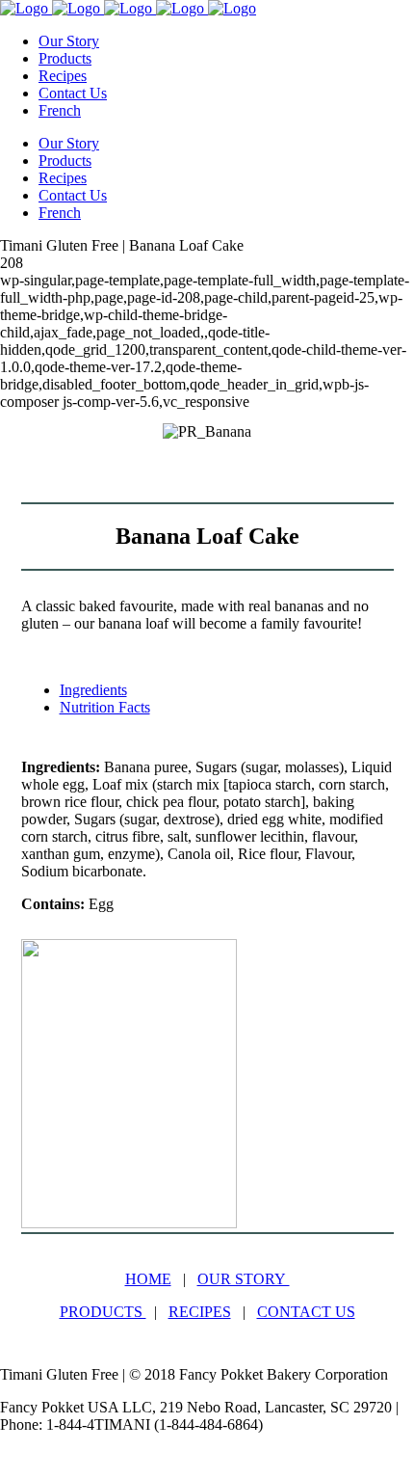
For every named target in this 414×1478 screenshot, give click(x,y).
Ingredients (93, 690)
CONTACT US (306, 1311)
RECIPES (199, 1311)
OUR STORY (243, 1279)
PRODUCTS (103, 1311)
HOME (148, 1279)
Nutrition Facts (105, 707)
